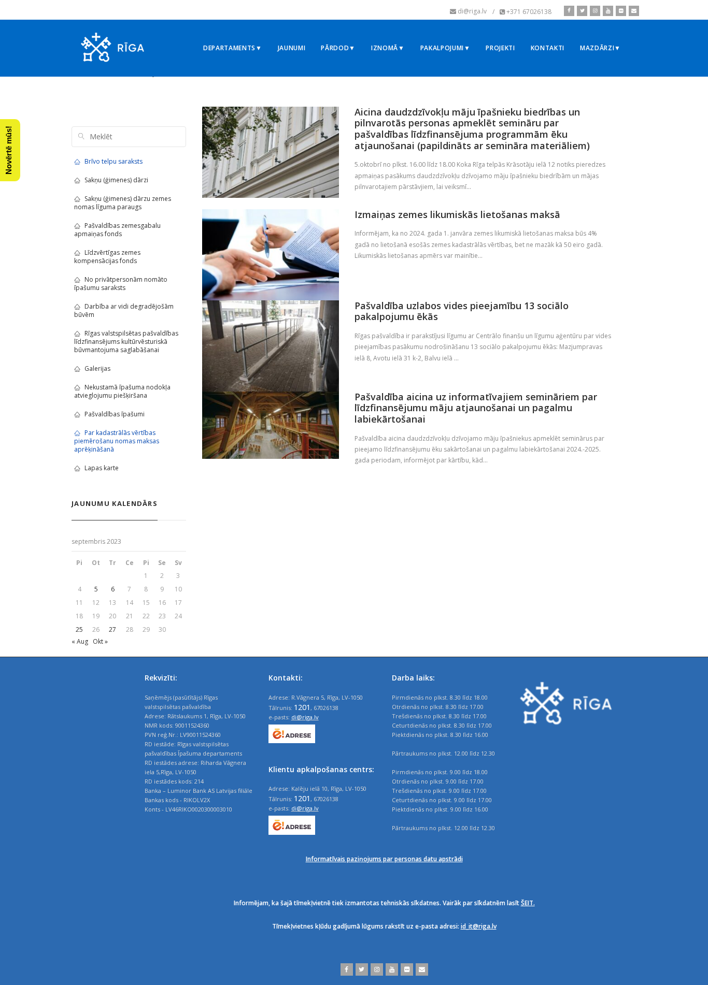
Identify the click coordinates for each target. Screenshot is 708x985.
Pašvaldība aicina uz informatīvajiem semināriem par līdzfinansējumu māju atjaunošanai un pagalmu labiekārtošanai (476, 407)
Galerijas (97, 368)
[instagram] (593, 11)
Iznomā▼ (388, 48)
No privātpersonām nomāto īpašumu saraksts (120, 283)
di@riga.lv (305, 717)
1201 (302, 707)
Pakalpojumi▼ (445, 48)
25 (79, 629)
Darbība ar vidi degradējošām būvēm (124, 310)
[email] (632, 11)
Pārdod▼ (338, 48)
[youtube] (606, 11)
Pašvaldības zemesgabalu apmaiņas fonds (117, 229)
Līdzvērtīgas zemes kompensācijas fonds (107, 256)
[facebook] (569, 11)
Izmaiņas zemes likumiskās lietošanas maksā (457, 214)
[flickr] (619, 11)
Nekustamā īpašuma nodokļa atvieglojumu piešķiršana (122, 391)
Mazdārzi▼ (600, 48)
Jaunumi (292, 48)
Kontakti (547, 48)
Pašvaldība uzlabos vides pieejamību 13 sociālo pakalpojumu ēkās (462, 311)
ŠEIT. (528, 903)
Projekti (500, 48)
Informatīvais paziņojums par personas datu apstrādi (384, 858)
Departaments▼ (232, 48)
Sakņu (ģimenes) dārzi (116, 180)
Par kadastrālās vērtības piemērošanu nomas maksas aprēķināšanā (116, 441)
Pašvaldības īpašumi (114, 414)
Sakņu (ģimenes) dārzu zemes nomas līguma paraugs (122, 202)
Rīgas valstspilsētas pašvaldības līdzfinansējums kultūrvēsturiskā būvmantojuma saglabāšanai (126, 341)
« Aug (80, 641)
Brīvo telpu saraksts (113, 161)
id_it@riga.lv (479, 926)
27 (112, 629)
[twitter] (580, 11)
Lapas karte (101, 467)
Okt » (100, 641)
